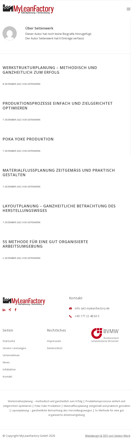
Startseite (9, 341)
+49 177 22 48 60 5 (87, 316)
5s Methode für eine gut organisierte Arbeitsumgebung (45, 244)
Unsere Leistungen (14, 348)
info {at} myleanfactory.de (92, 308)
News (6, 362)
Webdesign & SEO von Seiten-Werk (107, 436)
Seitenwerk (34, 83)
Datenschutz (55, 348)
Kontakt (7, 376)
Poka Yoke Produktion (28, 138)
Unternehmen (11, 355)
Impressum (54, 341)
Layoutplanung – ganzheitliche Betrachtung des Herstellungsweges (59, 208)
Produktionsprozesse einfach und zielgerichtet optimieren (58, 105)
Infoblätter (9, 369)
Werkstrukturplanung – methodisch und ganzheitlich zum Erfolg (50, 70)
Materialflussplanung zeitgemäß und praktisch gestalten (59, 172)
